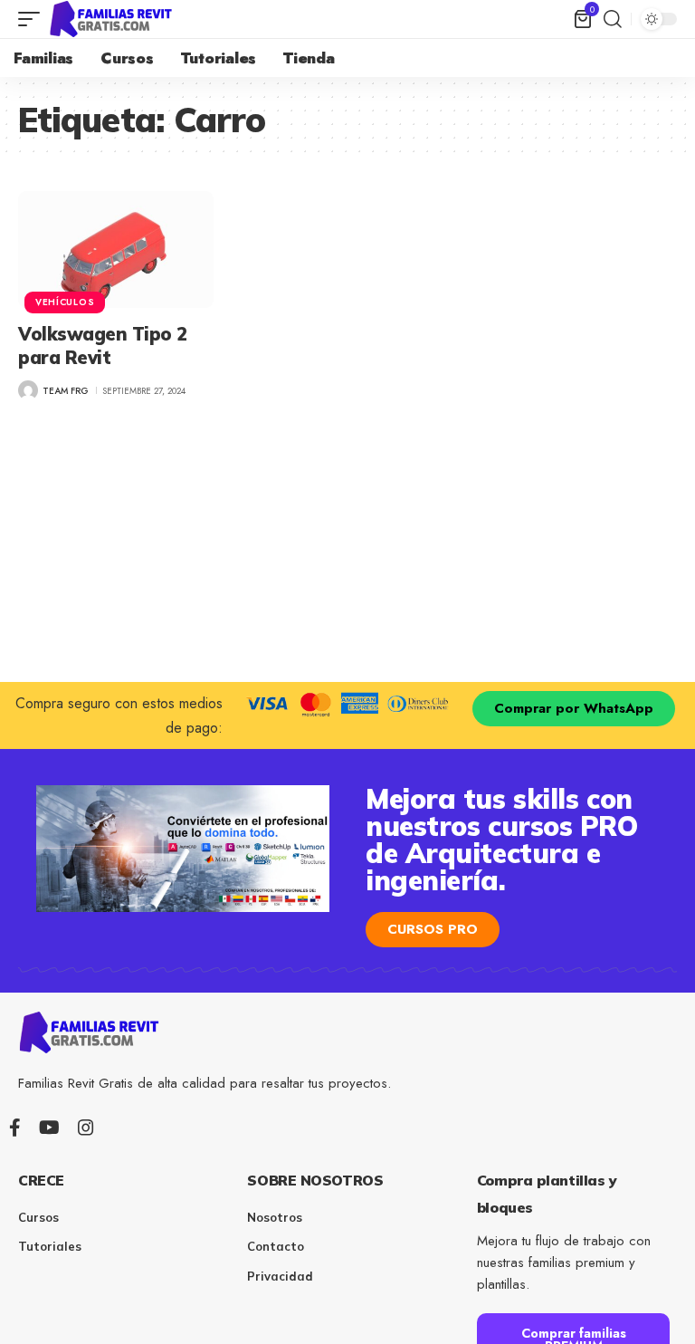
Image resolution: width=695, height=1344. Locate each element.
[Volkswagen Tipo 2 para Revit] (116, 250)
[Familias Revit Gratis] (112, 19)
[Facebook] (15, 1127)
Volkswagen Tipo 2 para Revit (102, 345)
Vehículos (64, 302)
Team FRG (66, 391)
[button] (33, 19)
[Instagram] (86, 1127)
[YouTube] (49, 1127)
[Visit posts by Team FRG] (28, 390)
